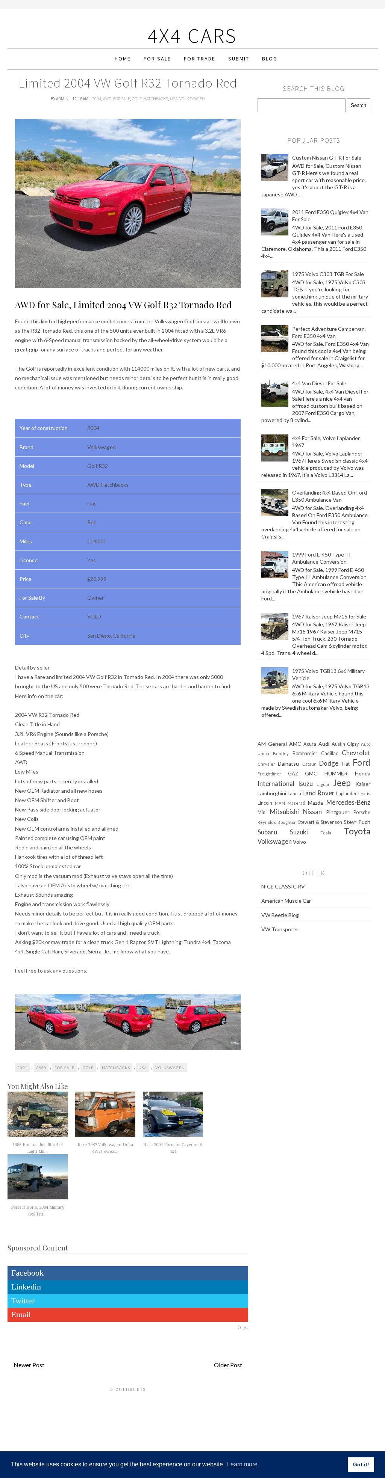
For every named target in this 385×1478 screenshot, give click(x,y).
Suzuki (299, 832)
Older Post (228, 1364)
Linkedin (26, 1286)
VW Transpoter (279, 929)
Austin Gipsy (345, 744)
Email (21, 1314)
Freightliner (269, 773)
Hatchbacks (155, 98)
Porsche (361, 812)
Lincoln (265, 803)
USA (173, 98)
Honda (362, 773)
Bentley (281, 753)
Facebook (27, 1272)
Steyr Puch (357, 822)
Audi (323, 744)
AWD (107, 98)
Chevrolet (356, 753)
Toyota (357, 831)
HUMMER (335, 773)
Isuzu (305, 783)
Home (123, 58)
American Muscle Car (286, 900)
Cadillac (329, 753)
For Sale (157, 58)
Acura (309, 744)
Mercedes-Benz (348, 802)
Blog (269, 58)
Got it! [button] (361, 1464)
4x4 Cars (192, 35)
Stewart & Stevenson (320, 822)
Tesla (326, 832)
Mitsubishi (284, 812)
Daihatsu (288, 763)
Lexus (364, 793)
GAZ (293, 774)
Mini (262, 812)
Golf (136, 98)
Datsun (309, 764)
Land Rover (318, 793)
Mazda (315, 802)
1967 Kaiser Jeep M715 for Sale (329, 616)
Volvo (299, 842)
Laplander (346, 793)
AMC (295, 744)
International (276, 783)
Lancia (294, 793)
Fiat (346, 764)
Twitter (23, 1300)
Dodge (328, 763)
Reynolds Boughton (277, 822)
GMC (311, 773)
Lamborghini (272, 793)
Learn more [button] (242, 1464)
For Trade (199, 58)
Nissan (312, 812)
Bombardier (305, 753)
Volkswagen (192, 98)
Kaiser (362, 784)
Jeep (342, 783)
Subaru (267, 832)
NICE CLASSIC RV (283, 886)
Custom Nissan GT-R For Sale (326, 157)
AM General (272, 744)
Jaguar (323, 784)
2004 (96, 98)
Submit (238, 58)
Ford (361, 762)
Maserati (296, 803)
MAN (280, 803)
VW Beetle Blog (280, 915)
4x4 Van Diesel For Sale (319, 383)
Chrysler (266, 764)
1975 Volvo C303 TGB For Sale (328, 274)
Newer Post (29, 1364)
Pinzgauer (337, 812)
